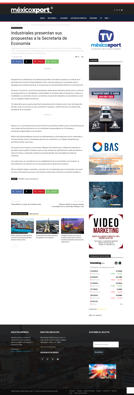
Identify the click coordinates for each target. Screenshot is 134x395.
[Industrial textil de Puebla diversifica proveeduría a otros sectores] (47, 226)
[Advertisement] (47, 73)
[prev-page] (12, 246)
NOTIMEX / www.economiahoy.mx (28, 179)
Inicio (12, 25)
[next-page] (15, 246)
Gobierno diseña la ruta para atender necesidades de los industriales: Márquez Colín (68, 205)
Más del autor (34, 214)
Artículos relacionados (19, 214)
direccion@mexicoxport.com (20, 351)
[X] (119, 10)
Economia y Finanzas (22, 25)
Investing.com (101, 309)
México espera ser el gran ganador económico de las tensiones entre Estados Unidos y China (21, 238)
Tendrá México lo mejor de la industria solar (26, 204)
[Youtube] (121, 10)
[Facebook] (114, 10)
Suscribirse (99, 352)
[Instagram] (117, 10)
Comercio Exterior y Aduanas (19, 233)
